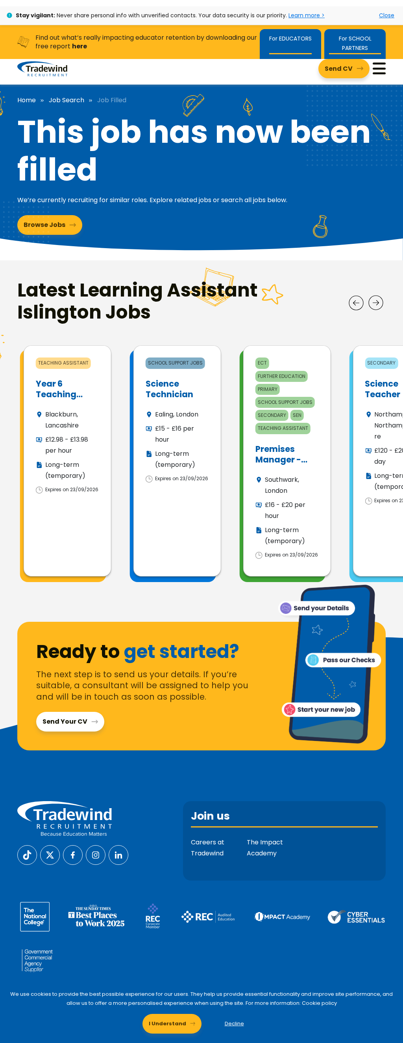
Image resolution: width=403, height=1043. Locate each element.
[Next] (376, 303)
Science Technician (169, 389)
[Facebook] (73, 854)
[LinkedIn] (118, 854)
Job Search (66, 100)
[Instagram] (95, 854)
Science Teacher (382, 389)
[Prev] (356, 303)
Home (26, 100)
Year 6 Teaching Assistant (56, 394)
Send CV (339, 68)
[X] (50, 854)
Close (386, 15)
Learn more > (306, 15)
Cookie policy (319, 1003)
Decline (234, 1023)
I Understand (167, 1023)
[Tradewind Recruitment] (42, 68)
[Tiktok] (27, 854)
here (79, 46)
